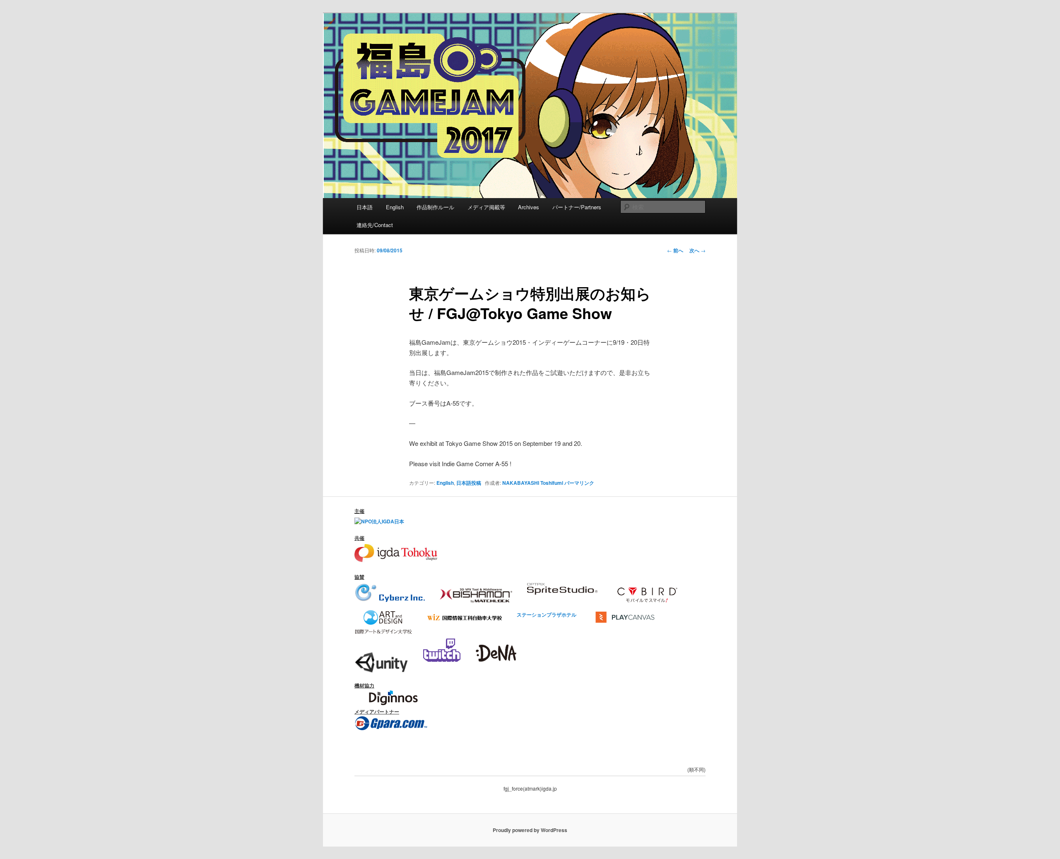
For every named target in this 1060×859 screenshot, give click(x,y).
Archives (528, 207)
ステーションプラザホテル (546, 614)
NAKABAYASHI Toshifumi (532, 482)
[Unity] (381, 659)
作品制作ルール (435, 207)
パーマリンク (579, 482)
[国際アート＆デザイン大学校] (383, 614)
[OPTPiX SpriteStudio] (562, 592)
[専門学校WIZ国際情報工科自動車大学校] (464, 614)
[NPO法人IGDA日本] (379, 521)
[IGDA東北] (395, 560)
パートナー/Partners (576, 207)
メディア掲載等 (486, 207)
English (395, 207)
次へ (697, 250)
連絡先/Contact (375, 225)
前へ (675, 250)
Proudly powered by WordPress (530, 830)
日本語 (365, 207)
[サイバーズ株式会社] (389, 592)
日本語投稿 (468, 482)
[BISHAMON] (476, 592)
